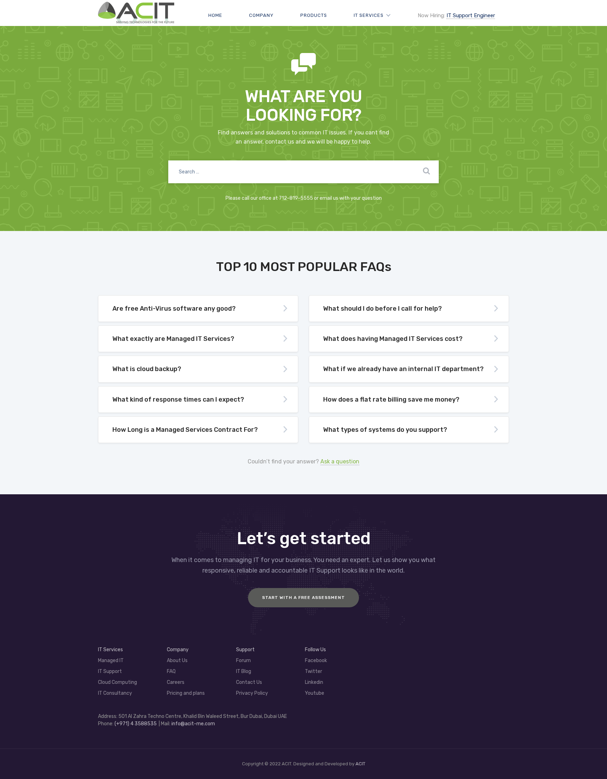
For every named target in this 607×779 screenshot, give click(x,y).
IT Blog (243, 671)
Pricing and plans (186, 693)
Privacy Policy (252, 693)
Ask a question (339, 461)
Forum (243, 661)
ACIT (360, 763)
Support (245, 650)
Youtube (314, 693)
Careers (175, 682)
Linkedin (314, 682)
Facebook (316, 661)
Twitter (313, 671)
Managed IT (111, 661)
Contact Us (249, 682)
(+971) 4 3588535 (136, 724)
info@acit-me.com (193, 724)
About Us (177, 661)
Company (261, 15)
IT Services (369, 15)
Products (313, 15)
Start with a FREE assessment (303, 597)
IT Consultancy (115, 693)
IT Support (110, 671)
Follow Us (315, 650)
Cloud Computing (117, 682)
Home (215, 15)
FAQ (171, 671)
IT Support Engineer (470, 15)
